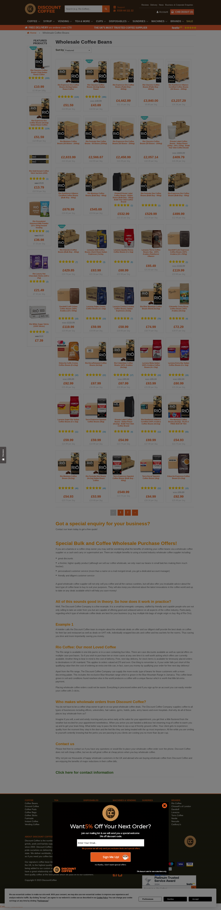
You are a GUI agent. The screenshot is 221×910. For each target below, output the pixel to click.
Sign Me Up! (110, 857)
